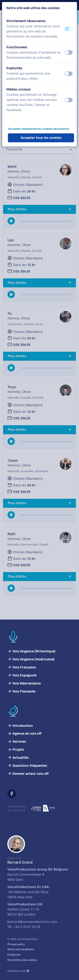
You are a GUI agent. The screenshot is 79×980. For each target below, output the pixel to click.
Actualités (20, 758)
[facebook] (11, 793)
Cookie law (14, 954)
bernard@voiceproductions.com (32, 921)
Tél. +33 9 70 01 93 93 (23, 927)
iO (28, 971)
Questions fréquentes (29, 766)
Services (19, 742)
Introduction (22, 726)
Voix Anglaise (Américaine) (33, 659)
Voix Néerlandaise (26, 683)
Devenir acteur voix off (30, 774)
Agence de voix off (27, 734)
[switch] (69, 29)
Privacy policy (16, 944)
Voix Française (24, 667)
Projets (18, 750)
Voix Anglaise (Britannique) (33, 651)
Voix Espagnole (24, 675)
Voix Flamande (23, 691)
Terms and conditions (20, 949)
